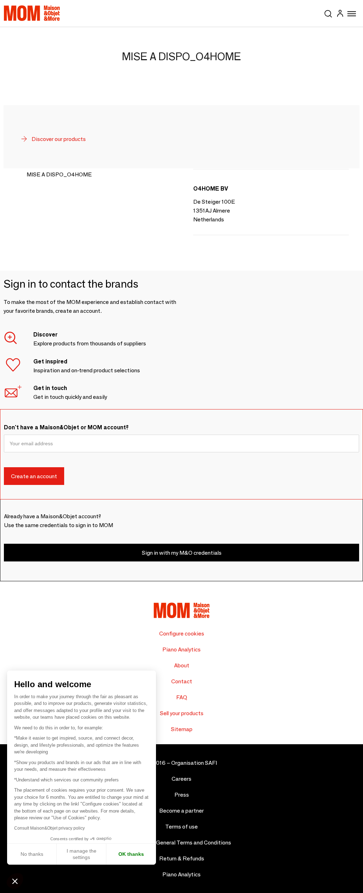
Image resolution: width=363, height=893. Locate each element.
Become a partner (181, 810)
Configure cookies (181, 633)
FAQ (181, 697)
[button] (14, 880)
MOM (32, 13)
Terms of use (181, 826)
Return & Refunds (181, 858)
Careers (181, 778)
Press (181, 794)
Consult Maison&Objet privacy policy (49, 828)
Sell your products (181, 713)
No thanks (32, 854)
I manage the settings (81, 854)
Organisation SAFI (194, 762)
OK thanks (131, 854)
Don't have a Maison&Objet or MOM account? (66, 427)
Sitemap (181, 729)
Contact (181, 681)
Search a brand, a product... (328, 12)
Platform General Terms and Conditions (181, 842)
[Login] (340, 14)
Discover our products (58, 139)
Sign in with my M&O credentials (182, 552)
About (181, 665)
